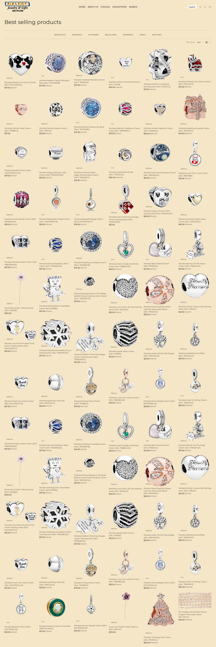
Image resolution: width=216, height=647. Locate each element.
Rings (143, 35)
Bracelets (60, 35)
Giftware (93, 35)
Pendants (128, 35)
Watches (157, 35)
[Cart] (209, 6)
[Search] (200, 6)
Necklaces (111, 35)
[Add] (69, 75)
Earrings (77, 35)
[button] (200, 42)
